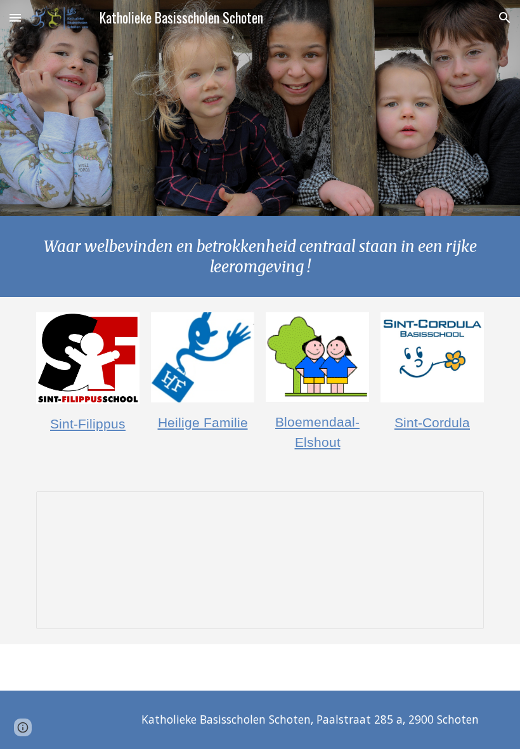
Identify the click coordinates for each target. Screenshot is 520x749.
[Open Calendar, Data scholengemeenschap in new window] (459, 507)
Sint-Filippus (88, 424)
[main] (260, 256)
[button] (15, 17)
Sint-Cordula (432, 422)
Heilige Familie (203, 422)
